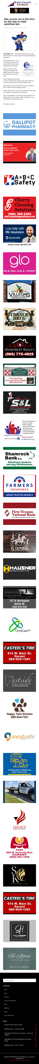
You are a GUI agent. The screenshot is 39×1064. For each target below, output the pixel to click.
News (5, 1004)
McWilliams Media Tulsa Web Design (19, 1060)
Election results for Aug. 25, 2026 (13, 1024)
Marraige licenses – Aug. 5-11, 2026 (13, 1045)
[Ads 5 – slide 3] (19, 347)
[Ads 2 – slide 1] (19, 263)
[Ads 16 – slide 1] (19, 180)
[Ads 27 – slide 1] (19, 792)
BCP (14, 27)
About (5, 993)
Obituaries (6, 1008)
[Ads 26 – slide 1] (19, 152)
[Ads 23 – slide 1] (19, 708)
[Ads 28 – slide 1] (19, 820)
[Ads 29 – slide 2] (19, 847)
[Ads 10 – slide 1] (19, 430)
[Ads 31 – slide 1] (19, 875)
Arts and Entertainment (10, 1000)
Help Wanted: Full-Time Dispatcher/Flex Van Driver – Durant (18, 1040)
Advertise (6, 997)
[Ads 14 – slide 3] (19, 514)
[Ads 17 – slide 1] (19, 569)
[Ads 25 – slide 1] (19, 764)
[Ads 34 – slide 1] (19, 959)
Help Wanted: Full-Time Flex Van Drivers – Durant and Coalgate (18, 1034)
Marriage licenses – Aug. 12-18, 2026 (14, 1029)
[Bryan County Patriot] (19, 4)
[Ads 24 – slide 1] (19, 736)
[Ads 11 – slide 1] (19, 124)
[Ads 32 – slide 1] (19, 903)
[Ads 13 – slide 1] (19, 486)
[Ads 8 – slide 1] (19, 402)
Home (5, 989)
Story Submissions (9, 1015)
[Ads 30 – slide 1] (19, 208)
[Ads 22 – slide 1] (19, 681)
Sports (6, 1011)
